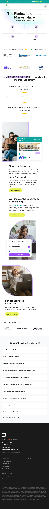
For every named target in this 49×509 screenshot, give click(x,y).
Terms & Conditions (7, 473)
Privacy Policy (5, 475)
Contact (28, 458)
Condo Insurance (6, 461)
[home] (6, 6)
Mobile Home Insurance (8, 466)
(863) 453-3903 (38, 1)
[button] (45, 6)
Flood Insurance (6, 463)
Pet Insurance (5, 468)
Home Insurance (6, 458)
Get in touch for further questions (11, 417)
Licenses (4, 478)
